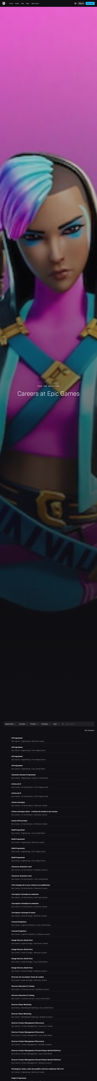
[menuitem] (11, 724)
